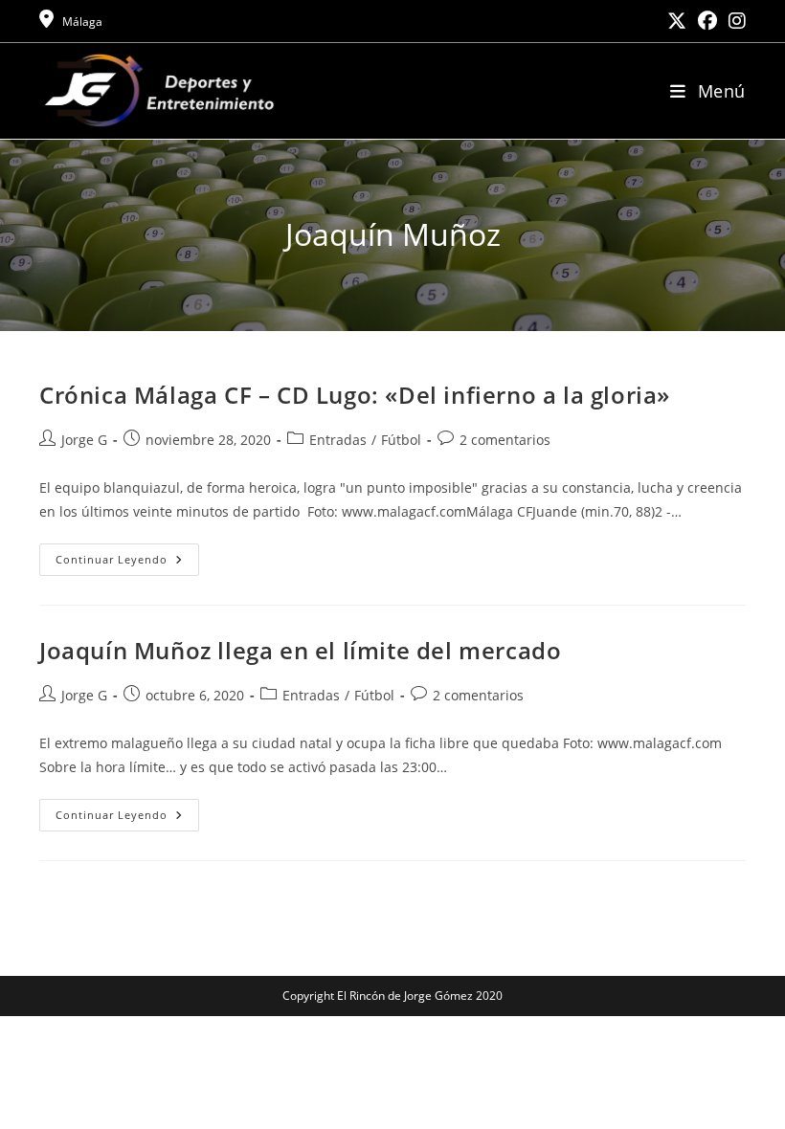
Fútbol (401, 440)
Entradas (338, 440)
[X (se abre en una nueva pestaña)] (677, 21)
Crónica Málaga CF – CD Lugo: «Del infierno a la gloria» (354, 394)
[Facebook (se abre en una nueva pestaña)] (707, 21)
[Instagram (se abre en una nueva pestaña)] (734, 21)
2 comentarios (505, 440)
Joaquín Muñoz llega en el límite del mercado (300, 650)
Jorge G (84, 440)
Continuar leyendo (127, 563)
